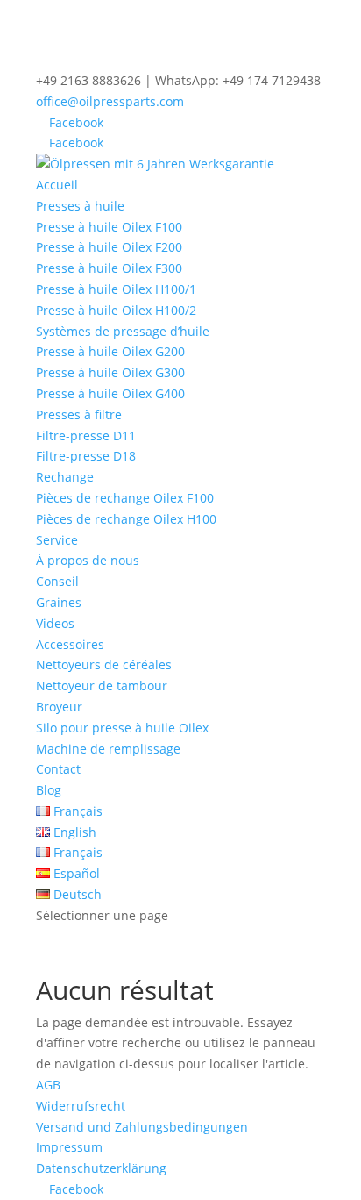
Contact (58, 769)
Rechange (65, 476)
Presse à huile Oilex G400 (110, 393)
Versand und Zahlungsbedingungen (142, 1126)
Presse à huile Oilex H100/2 (116, 310)
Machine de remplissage (108, 748)
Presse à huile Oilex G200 (110, 351)
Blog (48, 790)
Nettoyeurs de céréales (104, 664)
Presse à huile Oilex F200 (109, 247)
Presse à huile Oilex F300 (109, 268)
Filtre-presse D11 (86, 435)
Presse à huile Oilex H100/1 (116, 289)
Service (57, 540)
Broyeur (59, 706)
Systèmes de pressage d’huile (122, 331)
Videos (55, 623)
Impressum (69, 1147)
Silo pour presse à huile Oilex (122, 727)
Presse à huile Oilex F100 (109, 226)
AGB (48, 1084)
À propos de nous (87, 560)
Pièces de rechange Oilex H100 (126, 519)
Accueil (57, 184)
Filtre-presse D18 (86, 455)
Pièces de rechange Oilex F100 (125, 497)
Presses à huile (80, 205)
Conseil (57, 581)
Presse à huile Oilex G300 (110, 372)
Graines (58, 602)
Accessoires (70, 644)
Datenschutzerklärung (101, 1168)
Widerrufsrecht (80, 1105)
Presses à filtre (79, 414)
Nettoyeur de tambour (101, 685)
